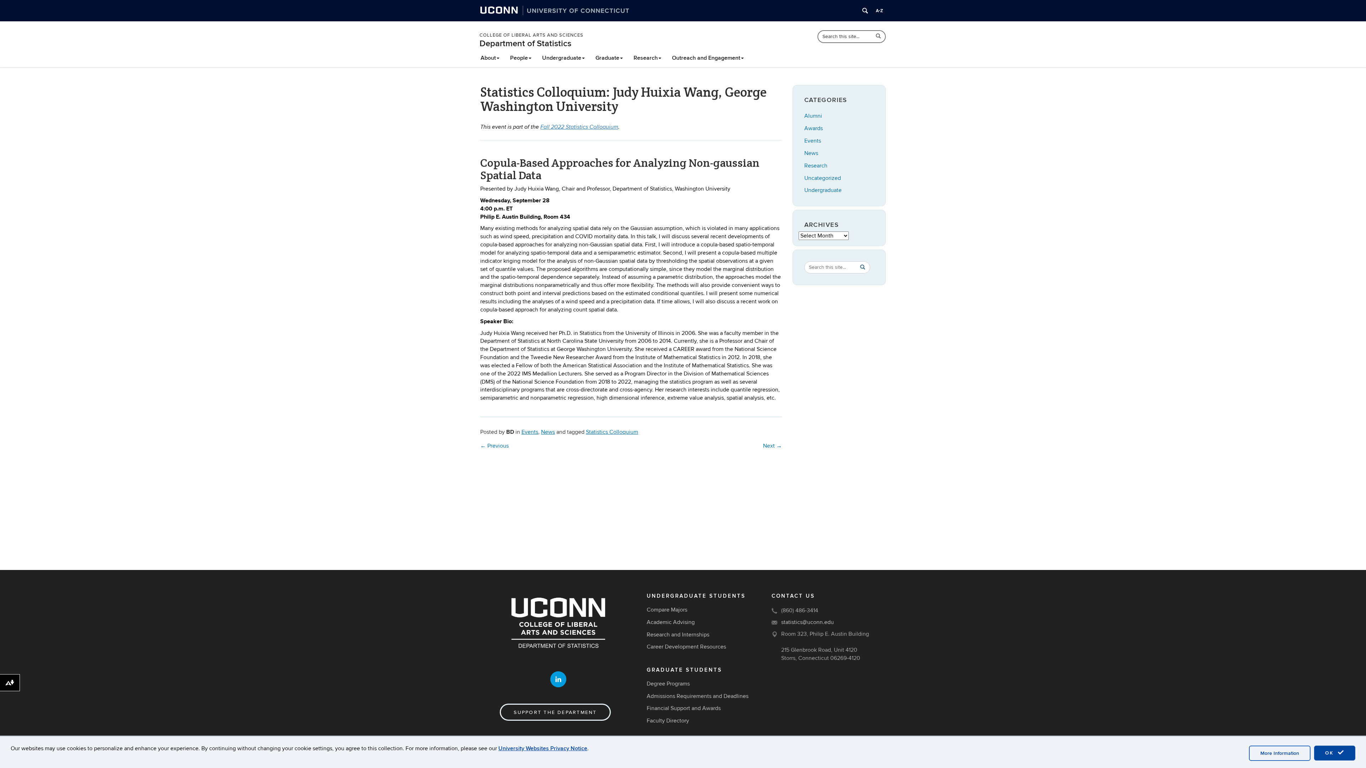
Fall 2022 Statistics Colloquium (579, 127)
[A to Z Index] (879, 10)
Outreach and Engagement (706, 58)
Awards (813, 128)
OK (1330, 753)
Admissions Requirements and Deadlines (697, 696)
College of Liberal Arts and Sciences (531, 35)
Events (529, 432)
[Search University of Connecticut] (865, 10)
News (548, 432)
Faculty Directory (668, 720)
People (519, 58)
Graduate (607, 58)
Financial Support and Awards (684, 708)
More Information (1279, 753)
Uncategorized (822, 178)
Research (646, 58)
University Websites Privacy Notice (542, 748)
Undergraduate (561, 58)
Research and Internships (678, 634)
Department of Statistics (525, 43)
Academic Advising (671, 622)
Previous (494, 445)
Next (772, 445)
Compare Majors (667, 609)
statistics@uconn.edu (807, 622)
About (488, 58)
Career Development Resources (686, 646)
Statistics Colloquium (612, 432)
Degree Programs (668, 683)
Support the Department (555, 712)
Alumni (813, 115)
